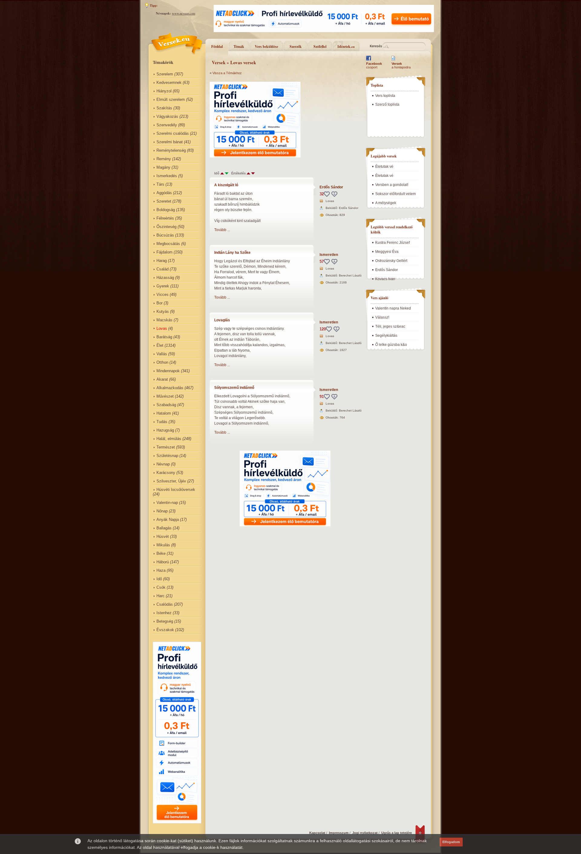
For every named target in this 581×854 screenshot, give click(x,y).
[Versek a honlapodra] (394, 60)
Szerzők (296, 46)
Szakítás (164, 108)
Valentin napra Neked (393, 308)
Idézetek (346, 46)
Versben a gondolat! (391, 185)
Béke (161, 553)
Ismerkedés (166, 176)
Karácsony (165, 472)
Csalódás (164, 604)
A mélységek (385, 203)
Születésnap (167, 455)
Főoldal (217, 46)
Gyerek (162, 286)
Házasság (165, 277)
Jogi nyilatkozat (365, 833)
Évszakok (165, 629)
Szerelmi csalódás (172, 133)
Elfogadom (451, 842)
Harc (160, 596)
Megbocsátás (168, 243)
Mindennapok (168, 371)
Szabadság (166, 404)
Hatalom (163, 413)
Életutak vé (384, 166)
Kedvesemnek (169, 82)
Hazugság (165, 430)
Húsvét (162, 536)
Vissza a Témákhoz (227, 73)
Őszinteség (166, 226)
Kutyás (162, 311)
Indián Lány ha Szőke (232, 252)
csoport (374, 65)
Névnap (163, 464)
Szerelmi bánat (169, 142)
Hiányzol (164, 91)
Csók (161, 587)
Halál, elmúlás (168, 438)
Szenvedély (166, 125)
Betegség (164, 621)
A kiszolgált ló (226, 185)
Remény (163, 159)
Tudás (161, 421)
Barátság (164, 337)
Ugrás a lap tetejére (396, 833)
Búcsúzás (165, 235)
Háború (162, 562)
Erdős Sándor (331, 187)
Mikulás (163, 545)
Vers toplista (385, 96)
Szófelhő (320, 46)
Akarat (162, 379)
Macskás (164, 320)
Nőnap (162, 511)
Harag (161, 260)
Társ (160, 184)
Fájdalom (164, 252)
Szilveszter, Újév (171, 481)
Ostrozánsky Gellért (391, 261)
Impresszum (339, 833)
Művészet (165, 396)
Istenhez (164, 613)
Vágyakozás (167, 116)
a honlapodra (401, 65)
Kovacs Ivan (385, 279)
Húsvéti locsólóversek (175, 489)
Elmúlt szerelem (170, 99)
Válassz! (382, 317)
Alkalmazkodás (169, 388)
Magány (163, 167)
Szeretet (163, 201)
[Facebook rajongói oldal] (368, 60)
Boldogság (165, 209)
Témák (239, 46)
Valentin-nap (167, 502)
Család (162, 269)
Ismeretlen (329, 255)
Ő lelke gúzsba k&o (391, 345)
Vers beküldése (266, 46)
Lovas (161, 328)
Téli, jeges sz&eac (390, 326)
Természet (165, 447)
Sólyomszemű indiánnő (234, 388)
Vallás (161, 354)
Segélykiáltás (386, 335)
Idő (159, 579)
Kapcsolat (317, 833)
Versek (218, 62)
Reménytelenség (171, 150)
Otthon (162, 362)
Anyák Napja (167, 519)
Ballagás (164, 528)
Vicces (162, 294)
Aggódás (164, 192)
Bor (159, 303)
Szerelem (164, 74)
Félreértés (165, 218)
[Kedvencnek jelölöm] (334, 194)
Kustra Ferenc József (392, 242)
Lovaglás (222, 320)
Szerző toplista (387, 104)
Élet (159, 345)
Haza (161, 570)
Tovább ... (222, 230)
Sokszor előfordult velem (395, 194)
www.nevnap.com (183, 13)
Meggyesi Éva (387, 252)
